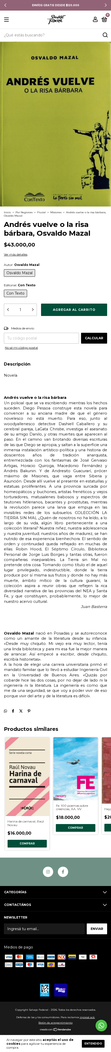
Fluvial (41, 212)
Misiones (55, 212)
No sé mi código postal (21, 348)
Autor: (21, 265)
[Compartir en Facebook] (13, 711)
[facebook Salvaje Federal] (63, 872)
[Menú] (7, 19)
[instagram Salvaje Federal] (48, 872)
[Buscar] (105, 35)
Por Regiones (24, 212)
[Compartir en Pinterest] (29, 711)
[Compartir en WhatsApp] (5, 711)
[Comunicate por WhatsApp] (101, 1025)
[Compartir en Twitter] (21, 711)
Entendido (93, 1043)
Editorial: (20, 285)
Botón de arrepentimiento (55, 1022)
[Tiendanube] (55, 1030)
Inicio (7, 212)
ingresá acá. (87, 1017)
